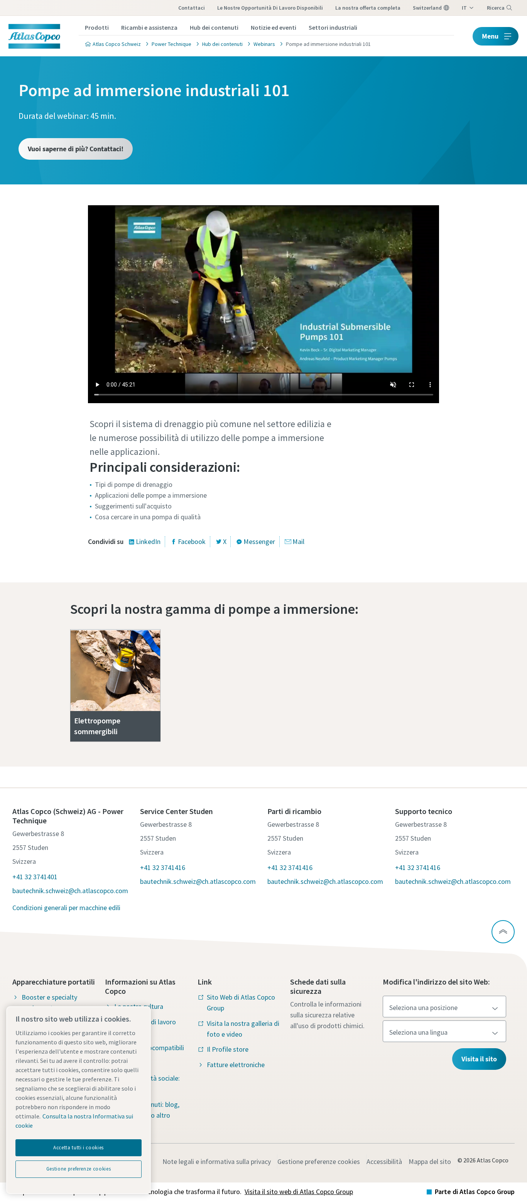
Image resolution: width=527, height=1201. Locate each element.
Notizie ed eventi (273, 27)
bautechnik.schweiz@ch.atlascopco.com (70, 890)
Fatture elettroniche (236, 1064)
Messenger (259, 541)
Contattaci (191, 7)
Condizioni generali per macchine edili (66, 907)
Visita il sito (479, 1058)
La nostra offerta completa (367, 7)
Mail (298, 541)
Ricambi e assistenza (149, 27)
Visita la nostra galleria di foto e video (243, 1029)
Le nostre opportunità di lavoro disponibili (270, 7)
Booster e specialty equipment (49, 1002)
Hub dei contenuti (214, 27)
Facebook (192, 541)
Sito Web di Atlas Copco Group (241, 1002)
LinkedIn (148, 541)
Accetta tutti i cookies (78, 1147)
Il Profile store (227, 1049)
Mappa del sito (430, 1161)
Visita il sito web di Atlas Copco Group (299, 1191)
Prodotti (97, 27)
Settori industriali (333, 27)
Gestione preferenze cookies (318, 1161)
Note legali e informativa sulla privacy (216, 1161)
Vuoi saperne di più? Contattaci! (75, 148)
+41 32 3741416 (162, 867)
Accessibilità (384, 1161)
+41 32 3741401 (34, 876)
